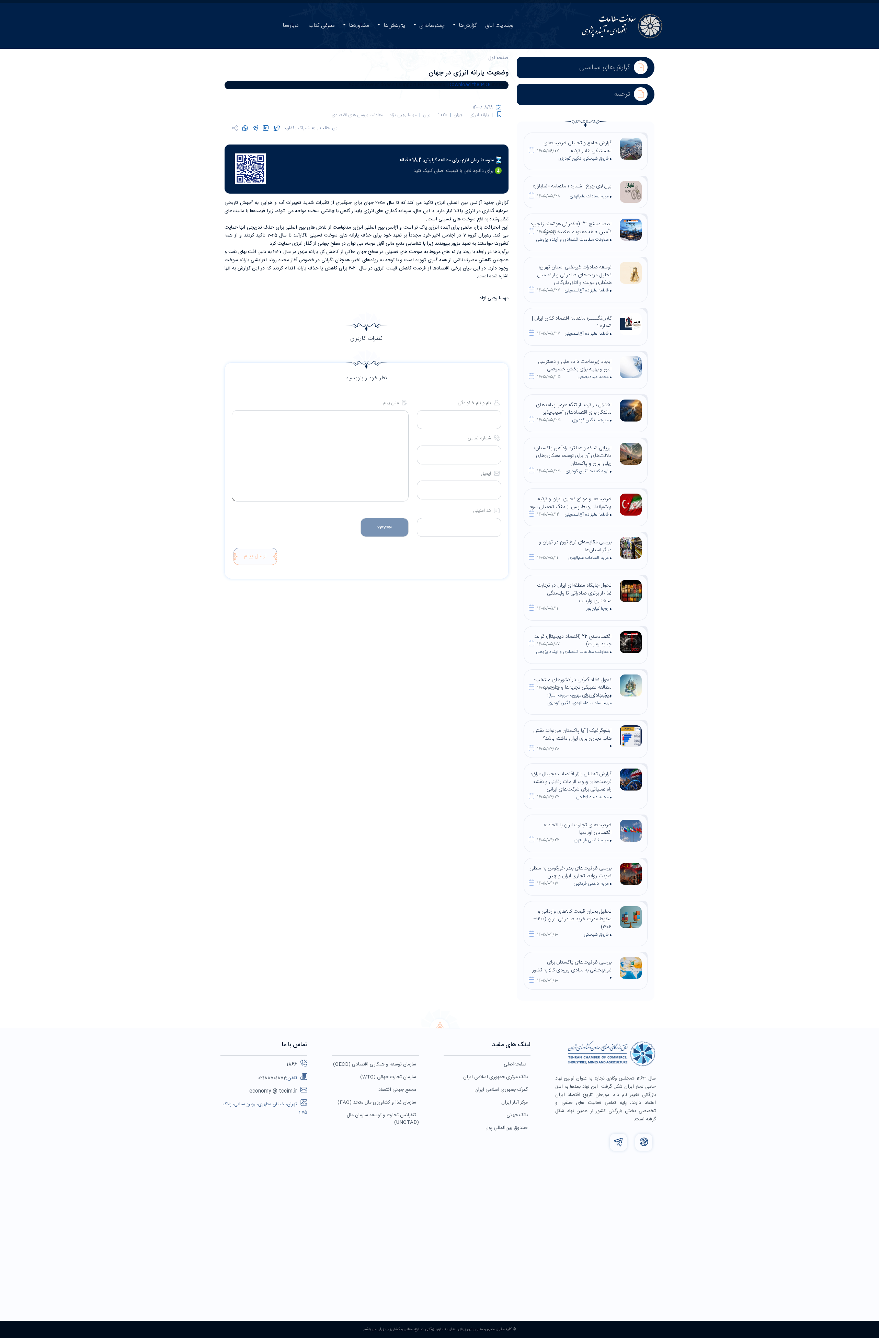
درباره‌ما (291, 25)
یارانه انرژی (479, 115)
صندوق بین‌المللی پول (507, 1128)
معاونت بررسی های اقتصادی (357, 115)
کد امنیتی (482, 511)
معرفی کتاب (322, 25)
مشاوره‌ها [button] (358, 25)
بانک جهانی (517, 1115)
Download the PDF (469, 85)
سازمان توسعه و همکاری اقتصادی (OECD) (374, 1064)
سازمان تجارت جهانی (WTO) (388, 1077)
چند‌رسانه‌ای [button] (431, 25)
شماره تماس (480, 438)
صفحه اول (498, 58)
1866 (291, 1064)
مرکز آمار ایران (514, 1102)
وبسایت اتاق (499, 25)
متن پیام (391, 403)
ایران (427, 115)
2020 (442, 115)
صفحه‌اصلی (516, 1064)
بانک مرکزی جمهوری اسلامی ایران (495, 1077)
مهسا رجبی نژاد (402, 115)
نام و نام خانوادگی (475, 403)
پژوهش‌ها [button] (393, 25)
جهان (458, 115)
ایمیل (486, 474)
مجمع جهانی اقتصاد (397, 1090)
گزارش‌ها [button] (467, 25)
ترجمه (623, 94)
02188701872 (272, 1078)
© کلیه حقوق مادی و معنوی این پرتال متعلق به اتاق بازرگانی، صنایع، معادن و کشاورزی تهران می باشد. (439, 1329)
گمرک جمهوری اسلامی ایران (501, 1090)
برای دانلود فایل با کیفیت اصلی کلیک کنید (454, 171)
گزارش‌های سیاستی (605, 67)
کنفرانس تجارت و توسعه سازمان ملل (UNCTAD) (383, 1119)
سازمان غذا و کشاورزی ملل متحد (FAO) (377, 1102)
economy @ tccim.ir (273, 1091)
